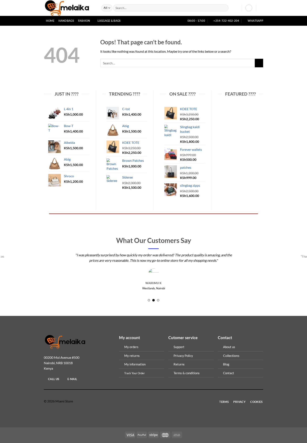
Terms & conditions (187, 373)
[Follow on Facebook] (145, 401)
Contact (228, 373)
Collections (231, 356)
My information (135, 364)
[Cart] (261, 8)
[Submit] (224, 8)
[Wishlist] (237, 8)
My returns (132, 355)
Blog (226, 364)
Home (50, 20)
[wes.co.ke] (69, 8)
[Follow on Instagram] (151, 401)
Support (179, 347)
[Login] (248, 8)
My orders (131, 347)
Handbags (66, 20)
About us (229, 347)
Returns (179, 364)
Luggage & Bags (109, 20)
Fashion (84, 20)
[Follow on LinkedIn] (161, 401)
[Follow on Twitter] (156, 401)
